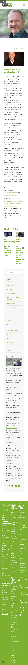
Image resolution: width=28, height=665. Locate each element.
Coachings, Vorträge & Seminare (13, 298)
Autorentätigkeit (11, 293)
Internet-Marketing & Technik (13, 319)
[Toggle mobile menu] (24, 4)
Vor (22, 48)
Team (12, 455)
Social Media (10, 343)
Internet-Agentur (11, 314)
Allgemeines (10, 285)
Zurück (17, 48)
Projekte (9, 339)
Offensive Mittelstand (13, 331)
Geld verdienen (11, 303)
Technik (9, 351)
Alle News (9, 281)
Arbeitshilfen (10, 289)
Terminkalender (6, 537)
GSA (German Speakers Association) (13, 308)
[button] (5, 248)
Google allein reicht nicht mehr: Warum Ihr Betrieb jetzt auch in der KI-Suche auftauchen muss (20, 250)
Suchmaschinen (11, 347)
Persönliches (10, 335)
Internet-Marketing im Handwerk (13, 325)
